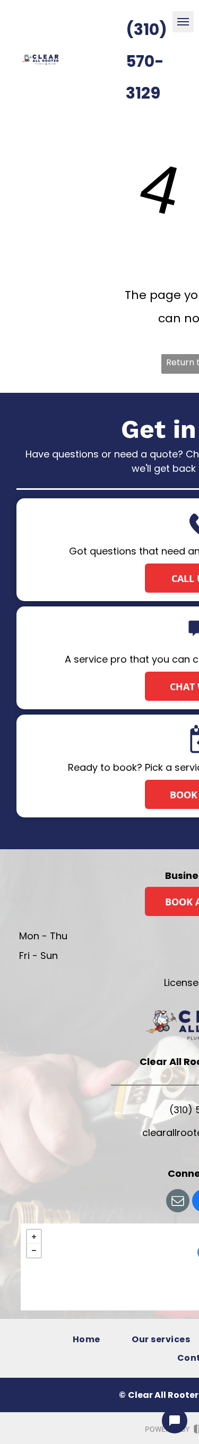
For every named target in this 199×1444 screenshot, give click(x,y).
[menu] (183, 21)
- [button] (34, 1250)
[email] (177, 1202)
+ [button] (34, 1237)
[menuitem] (86, 1338)
